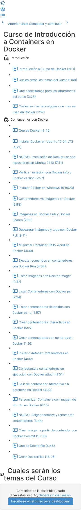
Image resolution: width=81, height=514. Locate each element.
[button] (2, 4)
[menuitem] (2, 11)
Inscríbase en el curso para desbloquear (40, 501)
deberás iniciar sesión (55, 495)
